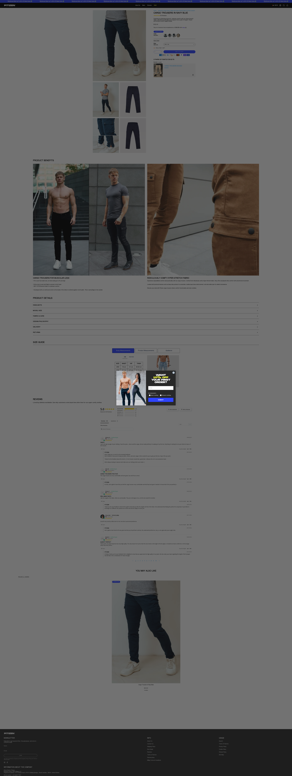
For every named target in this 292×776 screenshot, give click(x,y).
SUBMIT (161, 400)
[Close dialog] (174, 373)
